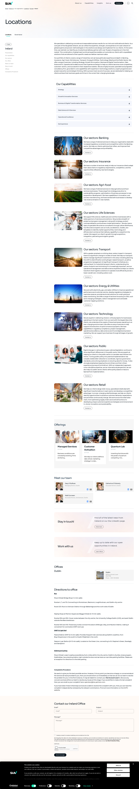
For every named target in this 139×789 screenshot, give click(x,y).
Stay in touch (9, 66)
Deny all (118, 775)
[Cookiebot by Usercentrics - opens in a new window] (14, 786)
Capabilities (89, 3)
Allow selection (118, 770)
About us (78, 3)
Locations (26, 8)
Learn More (99, 551)
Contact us (119, 3)
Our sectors (8, 58)
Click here (99, 527)
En (128, 3)
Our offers (8, 61)
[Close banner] (133, 764)
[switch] (49, 786)
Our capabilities (9, 55)
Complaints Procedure (11, 71)
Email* (56, 707)
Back (8, 44)
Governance (18, 35)
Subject (98, 707)
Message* (57, 717)
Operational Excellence (66, 117)
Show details (87, 786)
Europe (31, 8)
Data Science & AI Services (67, 110)
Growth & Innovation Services (68, 96)
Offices (7, 69)
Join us (108, 3)
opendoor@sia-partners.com (94, 682)
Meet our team (9, 63)
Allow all (118, 765)
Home (6, 8)
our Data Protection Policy (112, 741)
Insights (100, 3)
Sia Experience (63, 124)
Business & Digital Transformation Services (72, 103)
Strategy (61, 90)
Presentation (9, 53)
